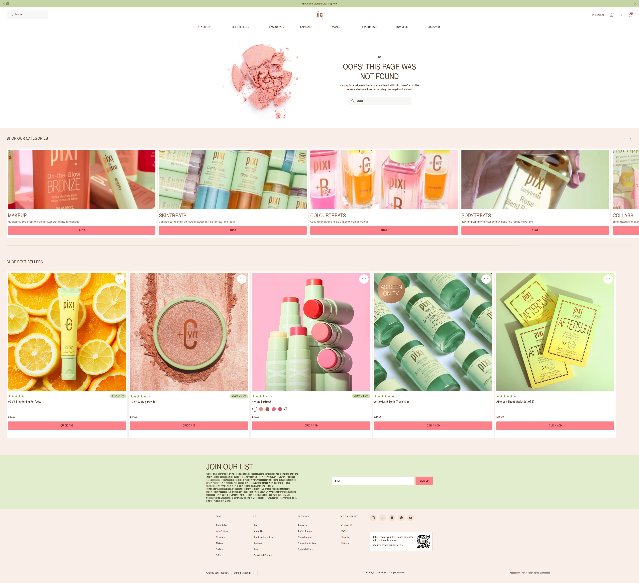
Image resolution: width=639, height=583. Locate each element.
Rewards (599, 15)
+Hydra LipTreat (261, 401)
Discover (434, 26)
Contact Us (347, 525)
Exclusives (276, 26)
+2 (287, 409)
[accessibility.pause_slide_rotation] (8, 4)
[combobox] (379, 101)
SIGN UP (424, 480)
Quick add (67, 425)
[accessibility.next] (635, 3)
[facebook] (392, 517)
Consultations (305, 537)
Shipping (345, 537)
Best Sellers (240, 26)
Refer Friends (305, 531)
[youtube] (410, 517)
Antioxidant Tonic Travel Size (392, 401)
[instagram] (373, 517)
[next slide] (630, 138)
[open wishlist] (621, 15)
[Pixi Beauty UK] (319, 15)
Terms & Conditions (542, 573)
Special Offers (305, 549)
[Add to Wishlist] (120, 279)
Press (256, 549)
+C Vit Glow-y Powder (143, 401)
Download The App (263, 555)
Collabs (219, 549)
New (203, 26)
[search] (11, 14)
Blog (255, 525)
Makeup (337, 26)
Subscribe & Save (307, 543)
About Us (258, 531)
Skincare (306, 26)
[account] (611, 15)
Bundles (402, 26)
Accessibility (515, 573)
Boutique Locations (263, 537)
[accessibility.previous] (4, 3)
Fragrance (369, 26)
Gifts (218, 555)
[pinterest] (401, 517)
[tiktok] (382, 517)
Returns (345, 543)
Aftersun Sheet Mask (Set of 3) (515, 401)
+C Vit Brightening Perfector (25, 401)
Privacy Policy (527, 573)
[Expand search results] (43, 14)
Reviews (257, 543)
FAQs (344, 531)
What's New (222, 531)
